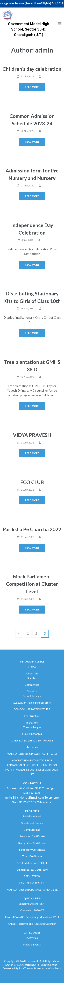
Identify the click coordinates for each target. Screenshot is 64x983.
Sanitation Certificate (32, 836)
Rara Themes (26, 968)
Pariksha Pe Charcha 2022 (32, 529)
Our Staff (32, 678)
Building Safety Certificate (32, 869)
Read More (32, 87)
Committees (32, 684)
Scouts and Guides (32, 823)
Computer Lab (32, 829)
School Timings (32, 695)
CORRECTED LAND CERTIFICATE (32, 740)
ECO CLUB (32, 482)
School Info (32, 673)
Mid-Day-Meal (32, 816)
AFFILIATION (32, 876)
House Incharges (32, 733)
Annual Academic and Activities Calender (32, 923)
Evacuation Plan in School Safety (32, 702)
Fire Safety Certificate (32, 849)
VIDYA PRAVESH (32, 435)
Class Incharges (32, 727)
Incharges (32, 722)
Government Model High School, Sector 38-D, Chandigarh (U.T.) (28, 29)
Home (32, 666)
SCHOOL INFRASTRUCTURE (32, 709)
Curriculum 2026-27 (32, 910)
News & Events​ (32, 944)
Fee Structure (32, 715)
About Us (32, 691)
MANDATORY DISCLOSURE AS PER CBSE (32, 753)
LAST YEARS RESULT (32, 882)
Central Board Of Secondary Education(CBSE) (32, 917)
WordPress (54, 968)
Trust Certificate (32, 856)
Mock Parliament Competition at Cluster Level (32, 583)
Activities (32, 747)
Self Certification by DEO (32, 862)
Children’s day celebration (32, 69)
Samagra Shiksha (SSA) (32, 903)
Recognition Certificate (32, 842)
